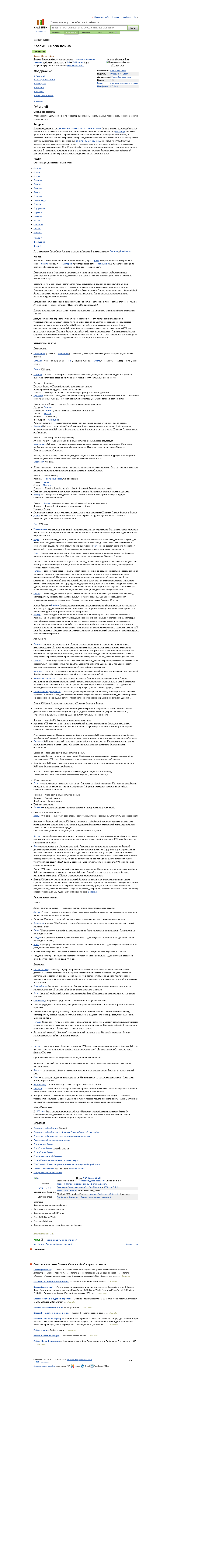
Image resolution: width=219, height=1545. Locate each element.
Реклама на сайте (85, 1359)
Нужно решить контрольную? (61, 1240)
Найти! (132, 28)
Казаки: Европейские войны (48, 1307)
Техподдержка (72, 1359)
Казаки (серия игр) (43, 1287)
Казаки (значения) (43, 1269)
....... (45, 1188)
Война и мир (40, 1330)
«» (48, 1156)
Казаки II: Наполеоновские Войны (51, 1281)
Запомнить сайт (102, 17)
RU (135, 17)
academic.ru (41, 31)
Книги (99, 32)
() (47, 691)
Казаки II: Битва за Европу (47, 1318)
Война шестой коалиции (46, 1335)
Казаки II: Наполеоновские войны (51, 1313)
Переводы (85, 32)
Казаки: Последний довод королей (55, 1244)
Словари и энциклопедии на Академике (74, 22)
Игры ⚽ (113, 32)
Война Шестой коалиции (47, 1341)
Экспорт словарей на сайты (44, 1366)
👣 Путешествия (42, 1362)
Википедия (56, 32)
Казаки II (130, 1244)
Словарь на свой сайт (121, 17)
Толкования (71, 32)
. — (67, 1164)
